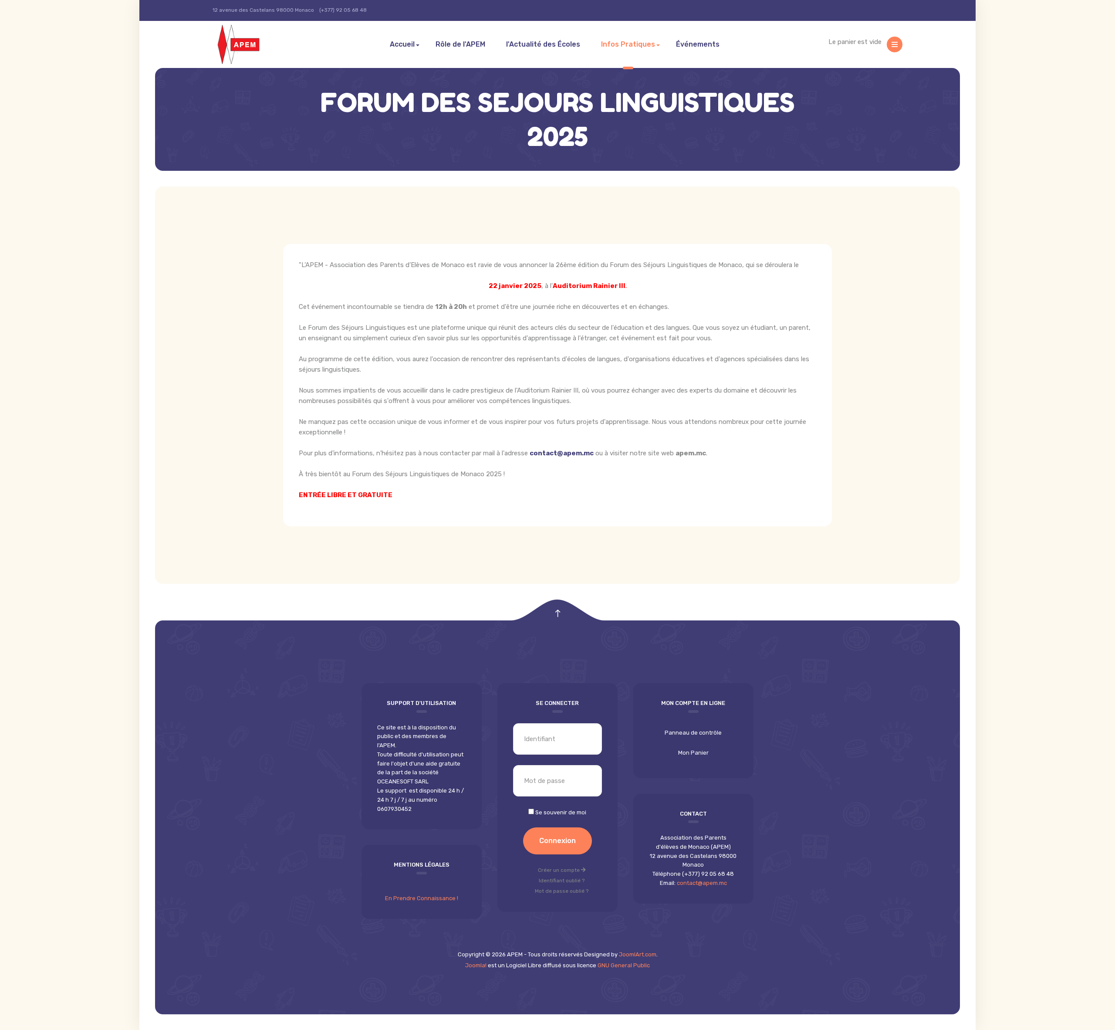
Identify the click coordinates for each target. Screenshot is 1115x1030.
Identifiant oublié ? (562, 881)
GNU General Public (624, 965)
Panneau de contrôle (693, 732)
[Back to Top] (557, 613)
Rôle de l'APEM (460, 44)
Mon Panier (693, 752)
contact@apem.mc (562, 453)
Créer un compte (559, 870)
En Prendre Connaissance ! (421, 898)
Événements (698, 44)
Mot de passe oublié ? (561, 891)
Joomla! (476, 965)
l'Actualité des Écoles (543, 44)
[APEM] (249, 44)
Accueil (402, 44)
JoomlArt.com (637, 954)
